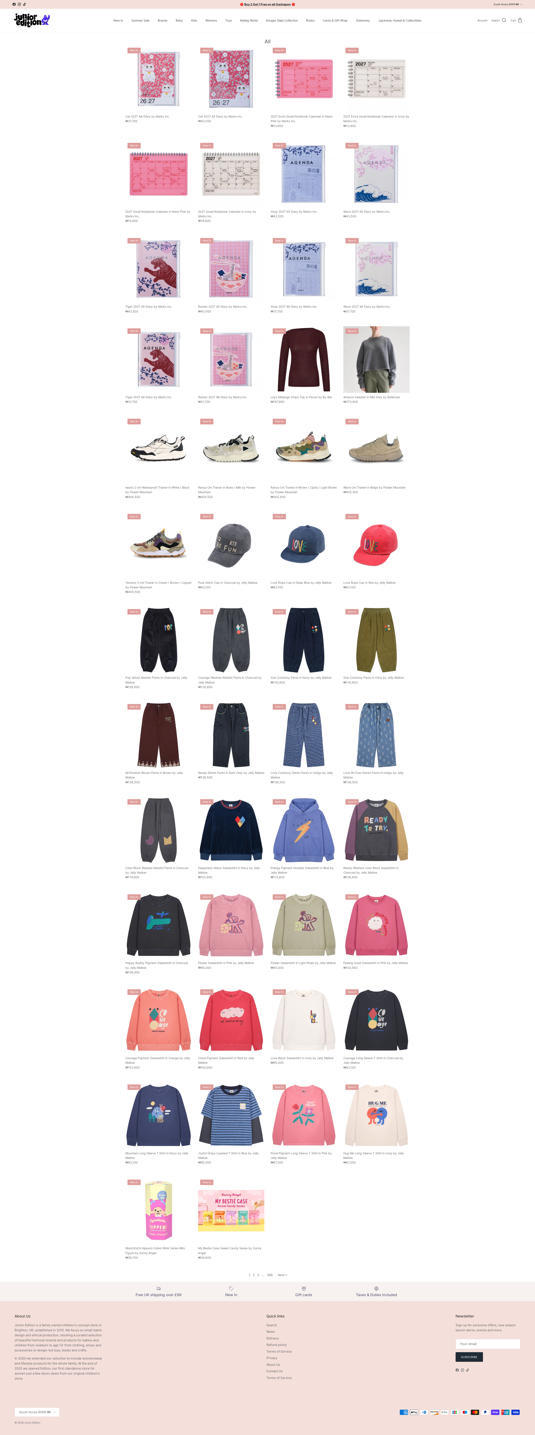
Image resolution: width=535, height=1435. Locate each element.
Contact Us (274, 1371)
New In (118, 20)
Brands (162, 20)
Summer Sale (140, 20)
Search (271, 1325)
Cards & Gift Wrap (335, 20)
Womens (211, 20)
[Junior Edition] (32, 20)
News (270, 1332)
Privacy (271, 1358)
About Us (273, 1365)
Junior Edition (32, 1422)
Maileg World (249, 20)
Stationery (363, 20)
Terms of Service (279, 1351)
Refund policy (276, 1345)
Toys (228, 20)
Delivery (272, 1338)
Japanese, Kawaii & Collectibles (399, 20)
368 (270, 1275)
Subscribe (469, 1357)
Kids (194, 20)
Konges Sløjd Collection (282, 20)
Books (310, 20)
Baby (179, 20)
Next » (282, 1275)
